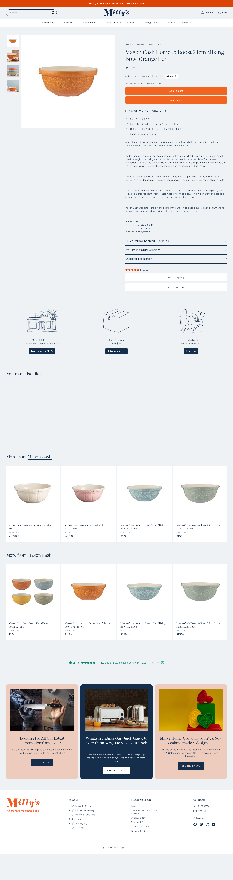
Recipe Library (76, 819)
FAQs (133, 806)
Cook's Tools (111, 22)
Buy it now (176, 99)
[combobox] (31, 12)
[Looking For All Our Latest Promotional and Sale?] (42, 710)
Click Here (42, 762)
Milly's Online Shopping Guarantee (147, 240)
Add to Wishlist (176, 287)
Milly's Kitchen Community (81, 810)
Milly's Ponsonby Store (80, 806)
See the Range (116, 771)
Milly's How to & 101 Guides (82, 814)
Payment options (139, 831)
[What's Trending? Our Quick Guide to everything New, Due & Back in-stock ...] (116, 710)
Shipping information (138, 258)
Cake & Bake (89, 22)
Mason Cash (153, 45)
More (185, 22)
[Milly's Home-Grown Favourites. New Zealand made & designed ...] (191, 710)
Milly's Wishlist (76, 828)
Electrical (68, 22)
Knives (131, 22)
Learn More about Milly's (42, 351)
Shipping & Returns (116, 351)
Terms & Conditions (140, 826)
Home (128, 45)
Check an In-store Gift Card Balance (144, 812)
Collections (139, 45)
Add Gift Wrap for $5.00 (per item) (147, 111)
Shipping (141, 83)
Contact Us (191, 351)
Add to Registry (176, 277)
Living (170, 22)
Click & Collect (138, 818)
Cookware (48, 22)
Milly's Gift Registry (78, 823)
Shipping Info (137, 822)
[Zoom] (68, 81)
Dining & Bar (151, 22)
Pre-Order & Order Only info (142, 249)
